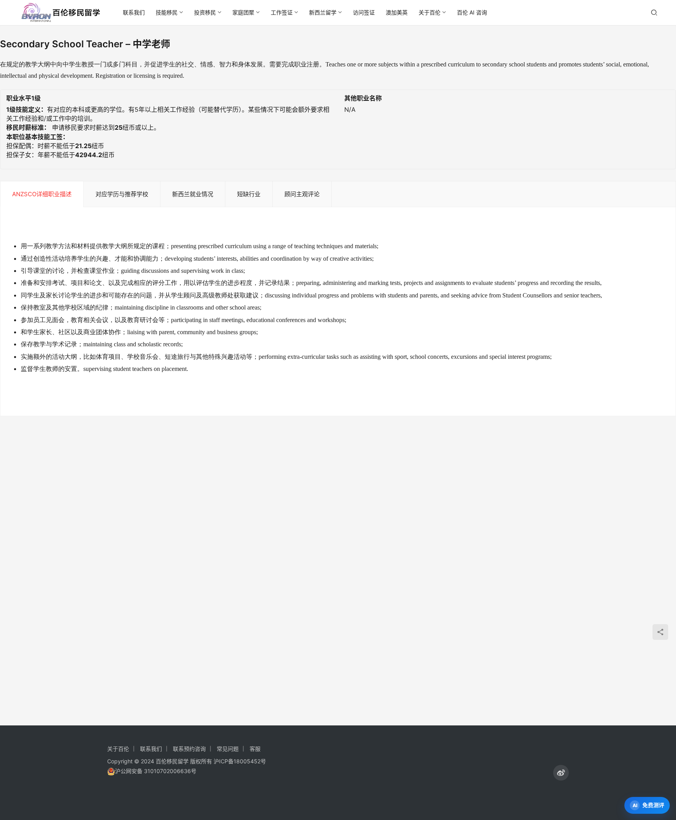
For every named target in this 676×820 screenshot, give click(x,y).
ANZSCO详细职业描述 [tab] (42, 194)
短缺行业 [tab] (249, 194)
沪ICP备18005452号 (240, 761)
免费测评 (653, 805)
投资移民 (205, 12)
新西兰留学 (322, 12)
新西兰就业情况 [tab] (192, 194)
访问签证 (364, 12)
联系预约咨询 (189, 748)
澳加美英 (397, 12)
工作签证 (282, 12)
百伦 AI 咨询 (472, 12)
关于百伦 (429, 12)
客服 (255, 748)
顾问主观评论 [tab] (302, 194)
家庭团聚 (243, 12)
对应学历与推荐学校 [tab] (121, 194)
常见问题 (228, 748)
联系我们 (134, 12)
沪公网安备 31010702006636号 (155, 771)
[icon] (561, 773)
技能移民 (167, 12)
